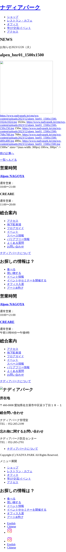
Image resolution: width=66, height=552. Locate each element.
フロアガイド (15, 228)
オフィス (12, 24)
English (11, 523)
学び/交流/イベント (19, 27)
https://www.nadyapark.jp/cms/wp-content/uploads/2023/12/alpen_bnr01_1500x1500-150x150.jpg (32, 125)
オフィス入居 (15, 284)
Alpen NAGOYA (12, 176)
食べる (11, 269)
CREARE (7, 322)
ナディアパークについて (15, 253)
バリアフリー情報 (18, 239)
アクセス (12, 31)
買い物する (14, 273)
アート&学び (15, 287)
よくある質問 (15, 242)
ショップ (12, 16)
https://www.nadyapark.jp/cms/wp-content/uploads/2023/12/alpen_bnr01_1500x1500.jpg (30, 142)
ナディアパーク (20, 7)
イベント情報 (15, 276)
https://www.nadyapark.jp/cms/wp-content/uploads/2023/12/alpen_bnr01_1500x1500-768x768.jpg (30, 131)
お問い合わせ (15, 246)
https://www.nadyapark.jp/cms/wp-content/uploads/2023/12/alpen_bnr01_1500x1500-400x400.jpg (30, 137)
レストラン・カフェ (19, 20)
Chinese (11, 526)
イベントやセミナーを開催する (26, 280)
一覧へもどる (8, 159)
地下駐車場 (14, 224)
